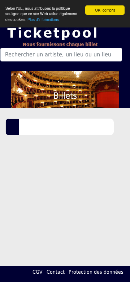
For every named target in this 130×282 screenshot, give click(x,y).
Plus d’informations (43, 19)
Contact (56, 272)
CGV (37, 272)
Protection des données (96, 272)
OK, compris (105, 10)
